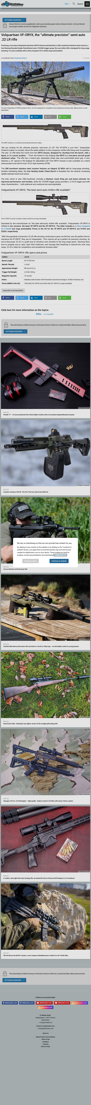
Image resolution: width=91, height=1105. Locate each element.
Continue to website (59, 561)
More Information (60, 555)
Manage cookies (30, 561)
